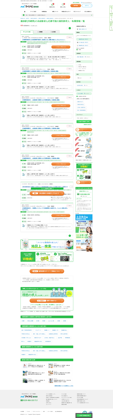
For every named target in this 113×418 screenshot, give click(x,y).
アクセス (28, 411)
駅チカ (23, 341)
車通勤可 (29, 341)
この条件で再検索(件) (84, 415)
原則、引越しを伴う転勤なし (39, 333)
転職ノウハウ (55, 11)
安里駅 (43, 320)
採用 (44, 411)
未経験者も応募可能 (53, 333)
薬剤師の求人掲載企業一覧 (67, 402)
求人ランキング (77, 11)
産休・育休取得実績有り (27, 330)
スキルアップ (38, 330)
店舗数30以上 (64, 330)
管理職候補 (67, 337)
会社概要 (22, 411)
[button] (69, 37)
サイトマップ (48, 404)
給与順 (54, 31)
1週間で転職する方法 (81, 400)
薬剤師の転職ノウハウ (81, 394)
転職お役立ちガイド (66, 11)
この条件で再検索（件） (84, 121)
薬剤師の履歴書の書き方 (81, 395)
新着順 (40, 31)
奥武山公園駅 (30, 320)
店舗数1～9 (46, 330)
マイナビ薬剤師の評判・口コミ (83, 402)
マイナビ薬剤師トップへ (50, 394)
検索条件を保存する (87, 124)
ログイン (87, 5)
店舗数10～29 (55, 330)
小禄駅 (23, 320)
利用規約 (47, 400)
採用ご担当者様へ (76, 2)
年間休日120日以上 (26, 333)
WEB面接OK (48, 341)
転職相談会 (44, 11)
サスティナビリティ (36, 411)
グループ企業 (50, 411)
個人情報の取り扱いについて (51, 399)
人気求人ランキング (65, 399)
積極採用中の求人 (38, 341)
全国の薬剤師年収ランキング (82, 399)
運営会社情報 (64, 404)
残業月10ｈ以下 (37, 337)
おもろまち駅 (51, 320)
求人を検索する (88, 11)
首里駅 (64, 320)
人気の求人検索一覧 (65, 400)
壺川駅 (37, 320)
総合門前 (60, 337)
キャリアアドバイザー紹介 (67, 397)
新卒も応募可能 (64, 333)
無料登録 (76, 5)
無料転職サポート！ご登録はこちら (46, 271)
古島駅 (58, 320)
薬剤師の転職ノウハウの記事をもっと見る (64, 385)
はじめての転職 (80, 397)
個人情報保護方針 (58, 411)
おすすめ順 (27, 31)
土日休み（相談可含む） (49, 337)
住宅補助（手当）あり (26, 337)
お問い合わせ (48, 402)
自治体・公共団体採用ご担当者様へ (53, 397)
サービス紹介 (33, 11)
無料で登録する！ (47, 300)
